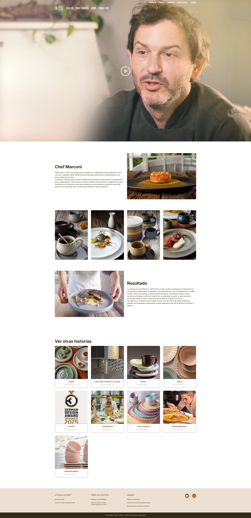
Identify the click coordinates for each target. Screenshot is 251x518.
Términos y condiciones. (133, 499)
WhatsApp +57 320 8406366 (98, 499)
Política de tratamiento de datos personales (138, 502)
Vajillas (161, 2)
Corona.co (152, 2)
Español (193, 2)
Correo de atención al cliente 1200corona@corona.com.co (98, 503)
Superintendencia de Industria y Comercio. (138, 506)
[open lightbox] (71, 235)
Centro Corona (182, 2)
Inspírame (170, 2)
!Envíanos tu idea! (59, 499)
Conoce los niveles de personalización (65, 502)
